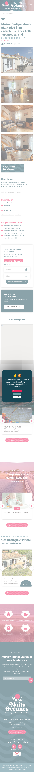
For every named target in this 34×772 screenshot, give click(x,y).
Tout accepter (17, 391)
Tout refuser (17, 394)
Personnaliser (17, 397)
